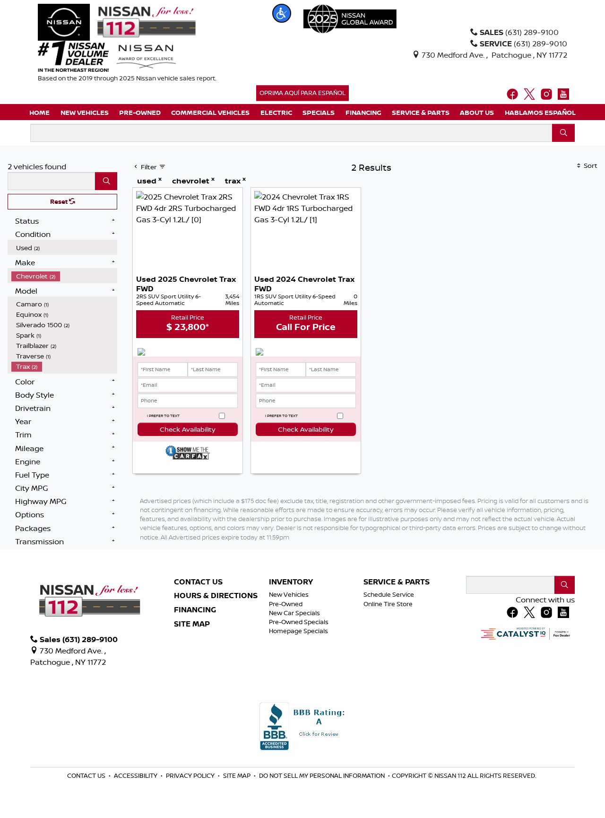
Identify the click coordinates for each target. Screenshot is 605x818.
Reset (59, 201)
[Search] (563, 133)
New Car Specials (294, 613)
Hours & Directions (216, 596)
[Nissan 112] (117, 21)
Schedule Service (388, 594)
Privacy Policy (191, 775)
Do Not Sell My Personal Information (322, 775)
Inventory (291, 582)
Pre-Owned (285, 604)
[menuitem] (64, 248)
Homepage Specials (298, 631)
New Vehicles (289, 594)
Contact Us (198, 582)
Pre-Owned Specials (298, 622)
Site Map (192, 624)
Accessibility (136, 775)
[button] (281, 13)
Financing (195, 610)
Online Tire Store (388, 604)
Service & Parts (396, 582)
